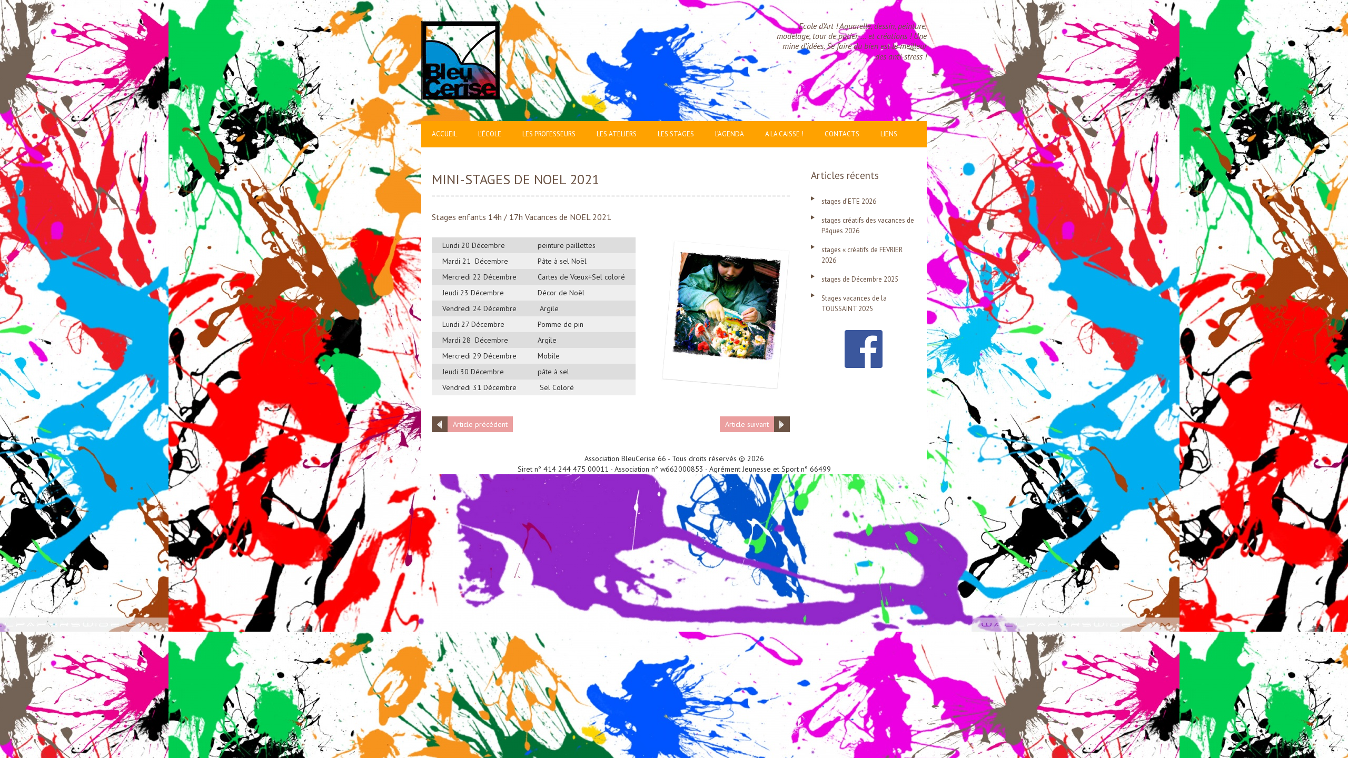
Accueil (444, 133)
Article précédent (480, 424)
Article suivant (747, 424)
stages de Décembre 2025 (859, 279)
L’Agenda (729, 133)
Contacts (842, 133)
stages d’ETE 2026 (848, 201)
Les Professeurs (549, 133)
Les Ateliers (617, 133)
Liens (888, 133)
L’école (489, 133)
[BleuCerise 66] (460, 26)
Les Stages (676, 133)
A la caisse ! (784, 133)
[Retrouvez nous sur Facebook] (864, 335)
